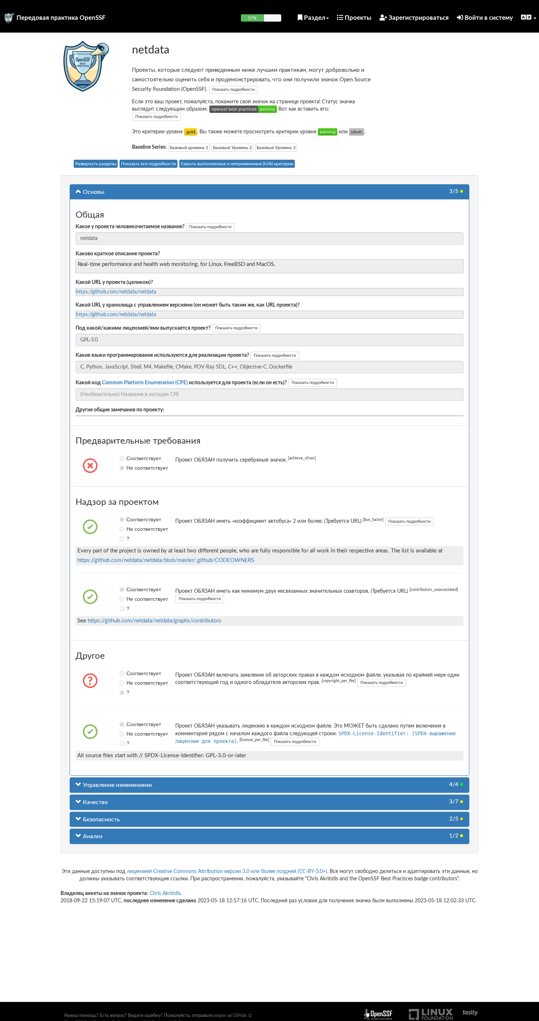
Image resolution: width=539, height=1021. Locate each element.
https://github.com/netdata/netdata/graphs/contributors (154, 621)
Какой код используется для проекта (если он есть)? (181, 382)
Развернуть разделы (95, 164)
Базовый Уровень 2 (232, 147)
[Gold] (190, 131)
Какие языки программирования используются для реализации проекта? (162, 355)
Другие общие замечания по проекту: (120, 410)
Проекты (357, 18)
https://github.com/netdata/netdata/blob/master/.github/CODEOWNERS (165, 560)
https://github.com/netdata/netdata (116, 292)
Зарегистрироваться (418, 18)
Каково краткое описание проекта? (118, 253)
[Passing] (327, 131)
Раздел (313, 18)
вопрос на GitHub (229, 1015)
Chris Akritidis (165, 893)
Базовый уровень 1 (189, 147)
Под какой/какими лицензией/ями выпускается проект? (143, 328)
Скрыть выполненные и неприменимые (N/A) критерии (237, 164)
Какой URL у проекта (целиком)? (114, 282)
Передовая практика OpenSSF (61, 18)
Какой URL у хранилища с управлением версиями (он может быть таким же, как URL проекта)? (188, 305)
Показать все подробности (148, 164)
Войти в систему (488, 18)
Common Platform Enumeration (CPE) (145, 382)
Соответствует (131, 458)
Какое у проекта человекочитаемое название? (130, 226)
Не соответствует (131, 468)
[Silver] (356, 131)
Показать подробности (233, 90)
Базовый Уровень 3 (276, 147)
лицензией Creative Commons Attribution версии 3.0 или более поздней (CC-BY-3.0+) (227, 871)
